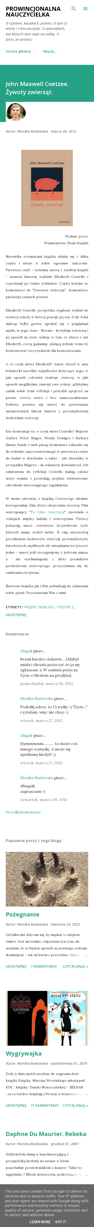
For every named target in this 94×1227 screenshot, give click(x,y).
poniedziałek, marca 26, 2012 (46, 683)
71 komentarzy (45, 1105)
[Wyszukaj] (74, 9)
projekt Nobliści (38, 607)
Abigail (26, 650)
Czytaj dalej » (75, 966)
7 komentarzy (44, 966)
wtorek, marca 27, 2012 (41, 720)
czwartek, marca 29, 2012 (43, 799)
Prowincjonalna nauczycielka (33, 11)
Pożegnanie (22, 914)
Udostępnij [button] (16, 614)
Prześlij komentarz (23, 812)
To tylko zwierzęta (47, 512)
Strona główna (18, 51)
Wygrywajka (24, 1053)
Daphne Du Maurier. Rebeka (46, 1134)
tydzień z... (66, 607)
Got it (60, 1222)
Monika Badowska (36, 698)
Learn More (40, 1222)
